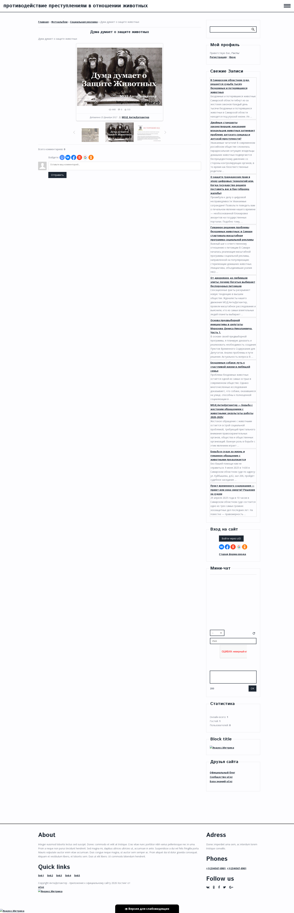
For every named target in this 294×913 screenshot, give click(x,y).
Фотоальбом (59, 21)
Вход (232, 57)
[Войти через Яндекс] (79, 157)
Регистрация (218, 57)
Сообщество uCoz (221, 777)
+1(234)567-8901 (216, 868)
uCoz (41, 887)
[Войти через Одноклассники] (91, 157)
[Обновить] (253, 634)
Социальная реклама (84, 21)
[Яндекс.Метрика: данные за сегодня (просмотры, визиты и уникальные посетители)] (222, 748)
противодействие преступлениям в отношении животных (75, 6)
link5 (77, 875)
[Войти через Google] (85, 157)
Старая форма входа (232, 554)
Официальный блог (222, 772)
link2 (50, 875)
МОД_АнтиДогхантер (135, 117)
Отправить (57, 175)
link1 (41, 875)
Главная (43, 21)
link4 (68, 875)
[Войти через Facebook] (73, 157)
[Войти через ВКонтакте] (67, 157)
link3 (59, 875)
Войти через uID (231, 538)
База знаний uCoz (221, 781)
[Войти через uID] (62, 157)
